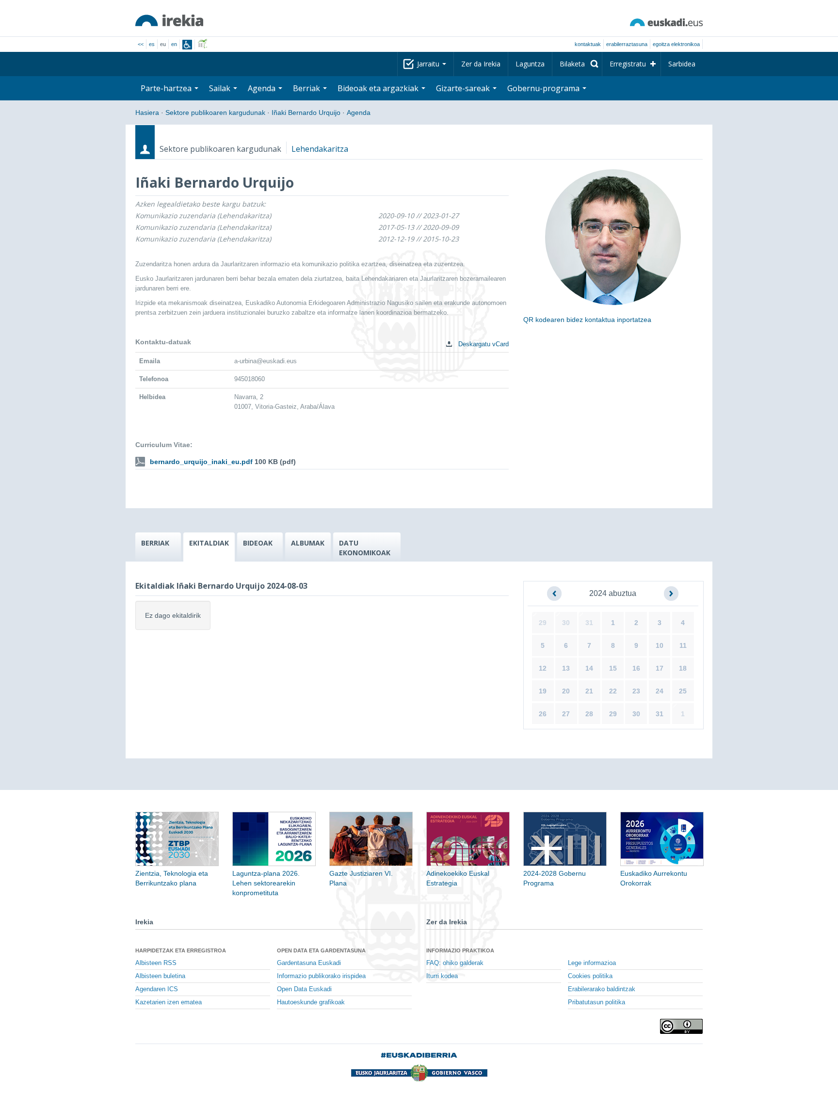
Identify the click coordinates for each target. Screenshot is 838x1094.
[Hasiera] (169, 20)
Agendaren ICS (156, 989)
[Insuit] (187, 44)
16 (636, 668)
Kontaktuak (588, 44)
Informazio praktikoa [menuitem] (460, 950)
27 (566, 714)
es (152, 44)
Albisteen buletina (160, 976)
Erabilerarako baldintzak (601, 989)
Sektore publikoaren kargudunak (215, 112)
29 (543, 623)
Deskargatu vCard (482, 344)
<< (141, 44)
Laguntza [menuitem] (530, 63)
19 (543, 691)
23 (636, 691)
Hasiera (147, 112)
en (174, 44)
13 (566, 668)
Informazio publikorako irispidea (321, 976)
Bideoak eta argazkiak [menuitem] (379, 88)
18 (683, 668)
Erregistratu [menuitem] (628, 63)
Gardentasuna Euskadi (309, 963)
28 (589, 714)
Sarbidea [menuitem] (681, 63)
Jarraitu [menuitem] (429, 63)
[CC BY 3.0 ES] (681, 1026)
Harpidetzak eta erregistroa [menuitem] (180, 950)
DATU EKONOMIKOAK (364, 547)
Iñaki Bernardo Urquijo (306, 112)
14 (589, 668)
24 (659, 691)
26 (543, 714)
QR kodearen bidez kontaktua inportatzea (587, 319)
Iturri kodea (442, 976)
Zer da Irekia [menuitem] (480, 63)
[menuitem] (577, 64)
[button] (554, 593)
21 (589, 691)
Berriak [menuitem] (307, 88)
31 (589, 623)
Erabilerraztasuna (626, 44)
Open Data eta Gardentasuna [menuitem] (321, 950)
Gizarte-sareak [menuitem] (464, 88)
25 (683, 691)
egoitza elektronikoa (676, 44)
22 (613, 691)
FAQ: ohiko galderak (454, 963)
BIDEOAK (258, 542)
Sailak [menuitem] (220, 88)
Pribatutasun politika (596, 1002)
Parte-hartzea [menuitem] (167, 88)
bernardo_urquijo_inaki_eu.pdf (201, 462)
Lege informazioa (592, 963)
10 (659, 645)
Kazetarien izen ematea (168, 1002)
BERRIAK (155, 542)
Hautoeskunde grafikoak (311, 1002)
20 (566, 691)
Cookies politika (590, 976)
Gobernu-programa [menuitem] (544, 88)
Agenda (359, 112)
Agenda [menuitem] (262, 88)
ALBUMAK (307, 542)
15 (613, 668)
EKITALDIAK (209, 542)
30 (566, 623)
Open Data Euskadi (304, 989)
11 (683, 645)
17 (659, 668)
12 (543, 668)
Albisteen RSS (156, 963)
